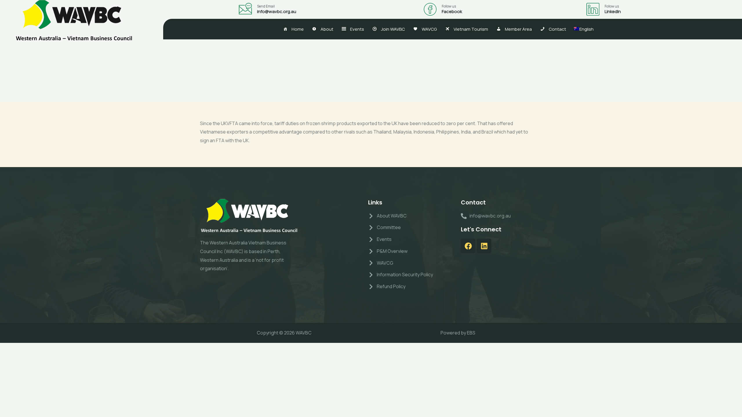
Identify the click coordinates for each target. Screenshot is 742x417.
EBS (471, 333)
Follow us (449, 6)
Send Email (266, 6)
